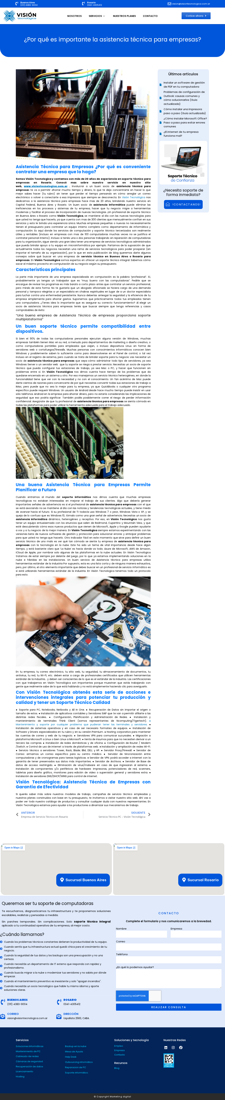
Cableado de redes (27, 1056)
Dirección (70, 1014)
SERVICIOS (95, 16)
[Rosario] (83, 3)
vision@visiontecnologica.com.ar (27, 1018)
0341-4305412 (94, 5)
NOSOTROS (74, 16)
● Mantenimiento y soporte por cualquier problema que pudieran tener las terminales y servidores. (83, 722)
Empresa (176, 928)
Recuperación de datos (29, 1066)
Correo (13, 1014)
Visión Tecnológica (133, 197)
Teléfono (122, 954)
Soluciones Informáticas (29, 1046)
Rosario (91, 2)
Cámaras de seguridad (29, 1061)
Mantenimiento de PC (28, 1051)
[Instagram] (173, 1047)
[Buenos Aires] (17, 3)
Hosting (20, 1076)
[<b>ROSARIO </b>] (59, 1002)
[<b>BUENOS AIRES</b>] (3, 1002)
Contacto (119, 1054)
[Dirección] (58, 1016)
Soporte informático (76, 1072)
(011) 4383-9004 (29, 5)
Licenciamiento (24, 1071)
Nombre (121, 928)
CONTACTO (150, 16)
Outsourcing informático (79, 1062)
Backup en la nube (75, 1046)
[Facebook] (180, 1047)
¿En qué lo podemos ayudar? (135, 967)
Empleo (118, 1046)
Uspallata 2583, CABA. (76, 1018)
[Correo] (2, 1016)
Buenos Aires (27, 2)
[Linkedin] (165, 1047)
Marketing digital (120, 1096)
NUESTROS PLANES (124, 16)
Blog (116, 1068)
